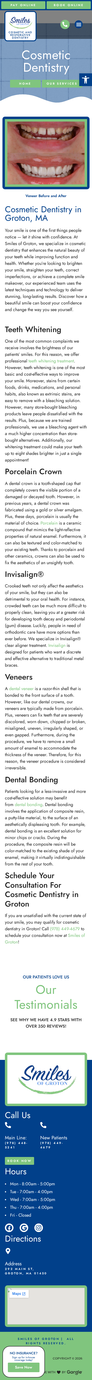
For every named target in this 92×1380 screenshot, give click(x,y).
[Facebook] (9, 1227)
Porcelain (49, 523)
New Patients (53, 1137)
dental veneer (21, 688)
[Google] (24, 1227)
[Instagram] (38, 1227)
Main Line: (16, 1137)
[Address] (8, 1251)
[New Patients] (43, 1125)
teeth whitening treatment (51, 361)
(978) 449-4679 (65, 929)
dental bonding (28, 804)
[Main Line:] (8, 1125)
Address (13, 1263)
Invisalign (57, 645)
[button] (85, 79)
